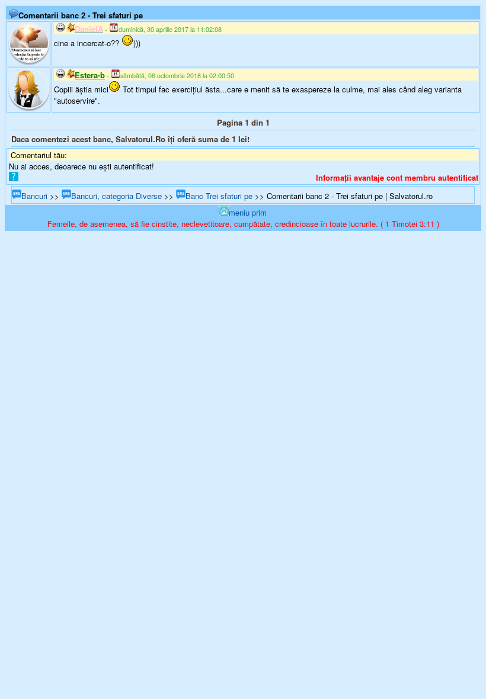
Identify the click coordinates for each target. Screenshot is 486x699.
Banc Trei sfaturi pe (219, 195)
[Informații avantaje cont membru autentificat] (13, 178)
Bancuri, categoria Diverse (116, 195)
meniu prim (248, 212)
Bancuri (34, 195)
